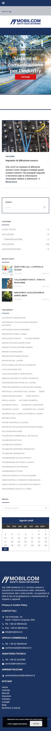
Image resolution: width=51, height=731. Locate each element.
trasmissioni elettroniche (15, 467)
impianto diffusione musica (15, 356)
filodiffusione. (32, 338)
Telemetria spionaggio (13, 453)
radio (42, 392)
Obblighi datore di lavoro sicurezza (20, 378)
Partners (6, 699)
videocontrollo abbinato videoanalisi (21, 480)
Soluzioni (10, 156)
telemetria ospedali (12, 445)
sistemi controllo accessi (15, 422)
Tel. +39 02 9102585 (15, 659)
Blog (4, 705)
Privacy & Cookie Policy (14, 605)
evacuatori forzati (11, 338)
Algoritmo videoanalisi (13, 318)
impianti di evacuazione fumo (16, 343)
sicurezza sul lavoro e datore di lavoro (22, 414)
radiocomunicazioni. (12, 396)
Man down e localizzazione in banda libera (29, 294)
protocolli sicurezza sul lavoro (18, 392)
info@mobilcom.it (13, 632)
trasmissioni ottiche (12, 471)
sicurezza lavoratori (32, 405)
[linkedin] (10, 11)
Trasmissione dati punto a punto (18, 462)
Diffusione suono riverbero (16, 330)
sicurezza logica (10, 409)
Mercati (5, 693)
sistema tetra (9, 418)
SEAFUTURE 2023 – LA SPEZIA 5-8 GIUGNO (28, 268)
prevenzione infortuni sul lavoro (19, 383)
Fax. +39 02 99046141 (16, 628)
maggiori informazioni (20, 724)
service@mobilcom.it (15, 663)
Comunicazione (26, 239)
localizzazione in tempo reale (17, 374)
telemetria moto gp (12, 440)
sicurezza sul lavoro (33, 409)
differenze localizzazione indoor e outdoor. (20, 323)
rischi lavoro (8, 400)
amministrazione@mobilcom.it (20, 675)
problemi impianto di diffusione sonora (21, 387)
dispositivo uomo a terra (14, 334)
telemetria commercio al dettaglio (20, 436)
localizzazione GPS (11, 369)
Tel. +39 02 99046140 (16, 624)
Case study (25, 229)
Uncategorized (25, 249)
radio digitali (32, 396)
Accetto (36, 724)
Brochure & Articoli (11, 708)
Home (5, 687)
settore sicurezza (28, 400)
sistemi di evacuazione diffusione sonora (22, 427)
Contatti (6, 702)
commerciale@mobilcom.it (18, 648)
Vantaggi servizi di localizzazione (19, 476)
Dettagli (25, 77)
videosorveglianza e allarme (16, 489)
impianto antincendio (12, 352)
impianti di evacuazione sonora (17, 347)
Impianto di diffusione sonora (22, 160)
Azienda (6, 690)
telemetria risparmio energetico (18, 449)
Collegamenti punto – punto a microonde (29, 281)
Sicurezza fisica (10, 405)
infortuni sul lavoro (12, 361)
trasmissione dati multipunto (16, 458)
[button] (25, 508)
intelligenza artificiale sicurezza (19, 365)
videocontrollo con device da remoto (21, 484)
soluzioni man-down (12, 431)
